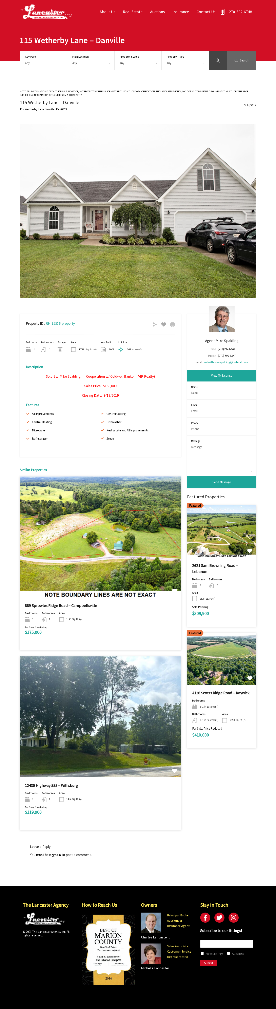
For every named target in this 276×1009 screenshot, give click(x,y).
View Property (100, 573)
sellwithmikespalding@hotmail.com (226, 362)
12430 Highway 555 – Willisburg (51, 785)
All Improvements (43, 414)
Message (195, 441)
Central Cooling (116, 414)
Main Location (80, 56)
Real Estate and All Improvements (127, 430)
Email (194, 405)
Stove (110, 439)
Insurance (180, 11)
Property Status (129, 56)
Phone (194, 423)
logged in (55, 855)
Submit (208, 963)
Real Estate (132, 11)
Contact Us (206, 11)
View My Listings (221, 375)
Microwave (38, 430)
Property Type (175, 56)
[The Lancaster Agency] (46, 17)
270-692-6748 (240, 11)
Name (194, 387)
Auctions (157, 11)
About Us (107, 11)
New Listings (214, 954)
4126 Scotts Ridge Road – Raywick (221, 692)
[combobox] (90, 63)
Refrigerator (40, 439)
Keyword (30, 56)
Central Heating (42, 422)
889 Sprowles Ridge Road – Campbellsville (61, 605)
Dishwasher (113, 422)
